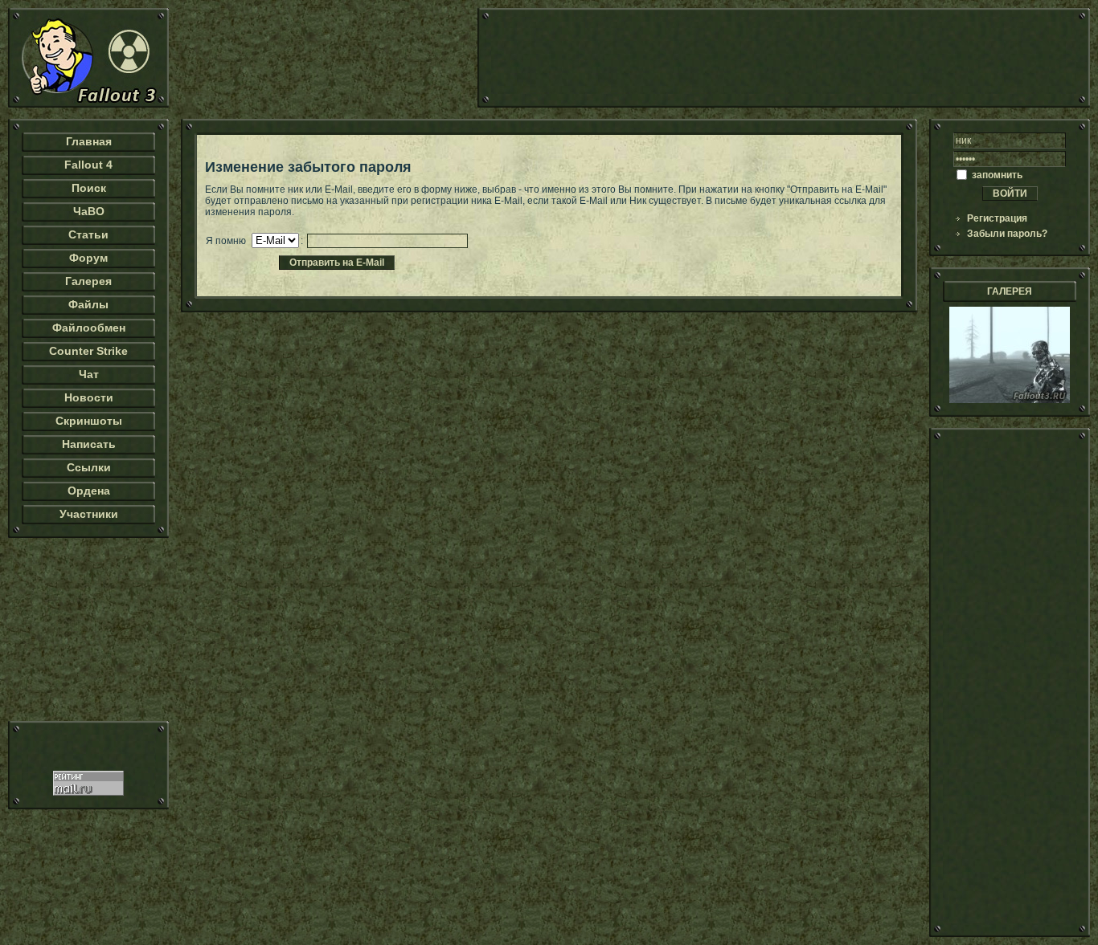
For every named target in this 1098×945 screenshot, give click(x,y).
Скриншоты (88, 420)
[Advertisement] (783, 58)
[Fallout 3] (88, 104)
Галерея (88, 281)
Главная (89, 141)
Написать (89, 444)
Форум (88, 257)
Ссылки (89, 467)
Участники (88, 513)
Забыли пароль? (1007, 233)
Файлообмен (88, 327)
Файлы (88, 304)
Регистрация (997, 218)
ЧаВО (88, 211)
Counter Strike (88, 350)
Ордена (89, 490)
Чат (89, 374)
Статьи (88, 234)
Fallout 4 (88, 164)
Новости (88, 397)
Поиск (89, 187)
